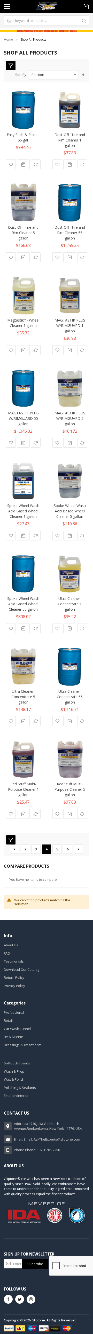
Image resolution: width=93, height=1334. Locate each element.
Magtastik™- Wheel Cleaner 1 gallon (23, 323)
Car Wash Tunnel (17, 1028)
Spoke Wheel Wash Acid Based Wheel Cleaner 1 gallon (23, 511)
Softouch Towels (17, 1063)
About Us (11, 945)
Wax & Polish (14, 1079)
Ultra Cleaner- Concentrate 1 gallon (70, 604)
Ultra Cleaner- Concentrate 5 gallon (23, 697)
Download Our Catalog (21, 969)
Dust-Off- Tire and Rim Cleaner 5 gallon (23, 233)
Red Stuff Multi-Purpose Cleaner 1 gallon (23, 789)
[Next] (78, 849)
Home (8, 39)
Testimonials (14, 961)
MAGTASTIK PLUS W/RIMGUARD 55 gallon (23, 418)
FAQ (7, 953)
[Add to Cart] (23, 164)
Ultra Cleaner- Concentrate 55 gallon (70, 697)
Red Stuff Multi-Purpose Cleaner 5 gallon (70, 789)
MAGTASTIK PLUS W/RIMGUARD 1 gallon (70, 325)
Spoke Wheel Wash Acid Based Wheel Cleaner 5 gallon (70, 511)
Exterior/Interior (16, 1095)
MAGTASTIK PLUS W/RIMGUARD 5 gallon (70, 418)
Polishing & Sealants (20, 1087)
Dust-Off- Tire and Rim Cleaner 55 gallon (70, 233)
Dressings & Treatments (23, 1045)
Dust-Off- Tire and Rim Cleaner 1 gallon (70, 140)
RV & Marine (13, 1036)
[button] (11, 164)
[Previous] (14, 849)
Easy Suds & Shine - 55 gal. (23, 137)
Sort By (20, 74)
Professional (14, 1012)
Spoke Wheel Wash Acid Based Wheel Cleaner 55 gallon (23, 604)
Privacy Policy (14, 985)
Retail (8, 1020)
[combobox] (46, 20)
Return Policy (14, 977)
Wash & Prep (14, 1071)
